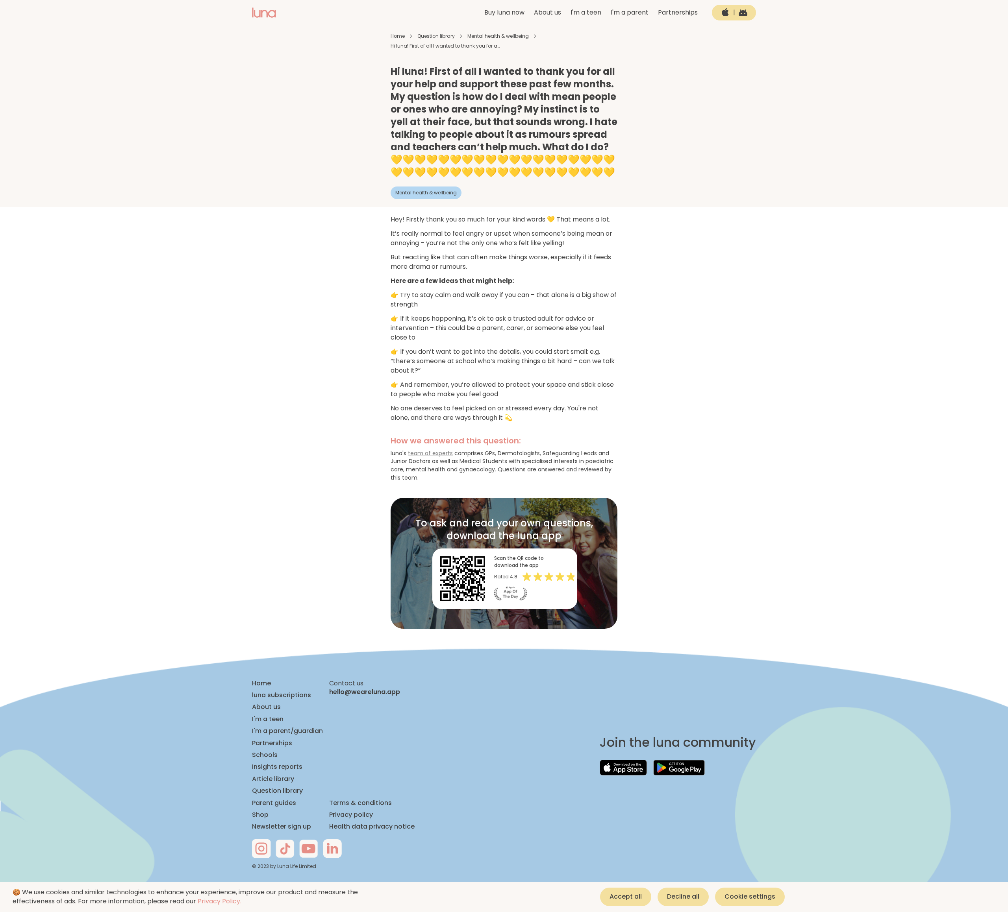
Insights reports (277, 766)
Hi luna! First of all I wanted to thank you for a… (445, 45)
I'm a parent (630, 12)
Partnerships (678, 12)
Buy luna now (504, 12)
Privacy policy (351, 814)
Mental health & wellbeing (498, 36)
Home (398, 36)
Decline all (683, 896)
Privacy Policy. (219, 901)
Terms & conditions (360, 803)
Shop (260, 814)
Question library (436, 36)
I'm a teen (586, 12)
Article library (273, 779)
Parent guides (274, 803)
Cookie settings (749, 896)
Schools (265, 755)
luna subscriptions (281, 695)
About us (547, 12)
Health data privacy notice (372, 826)
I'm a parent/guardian (287, 731)
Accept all (626, 896)
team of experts (430, 453)
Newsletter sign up (281, 826)
